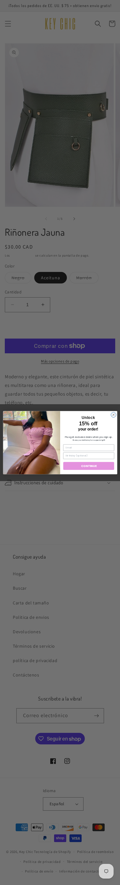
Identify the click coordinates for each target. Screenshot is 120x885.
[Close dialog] (113, 414)
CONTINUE (88, 466)
